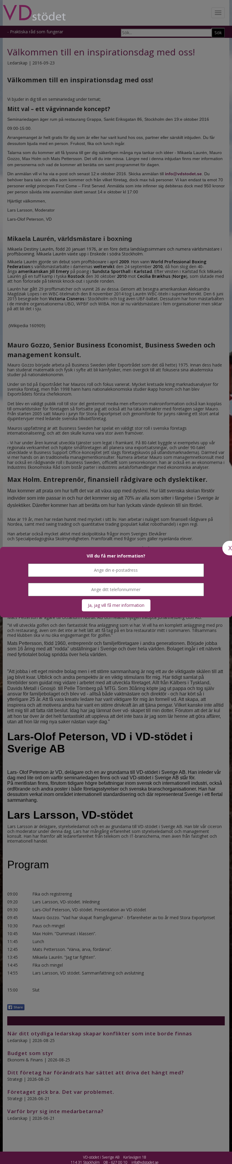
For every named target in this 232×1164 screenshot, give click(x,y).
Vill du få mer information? (116, 556)
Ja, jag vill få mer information (116, 605)
